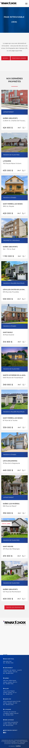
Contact (5, 676)
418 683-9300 (9, 673)
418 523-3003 (9, 725)
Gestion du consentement (18, 743)
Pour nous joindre (19, 58)
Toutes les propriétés (14, 607)
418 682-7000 (9, 662)
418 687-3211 (9, 694)
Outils (5, 665)
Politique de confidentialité (11, 742)
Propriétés (6, 657)
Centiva (17, 746)
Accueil (5, 58)
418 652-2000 (9, 704)
